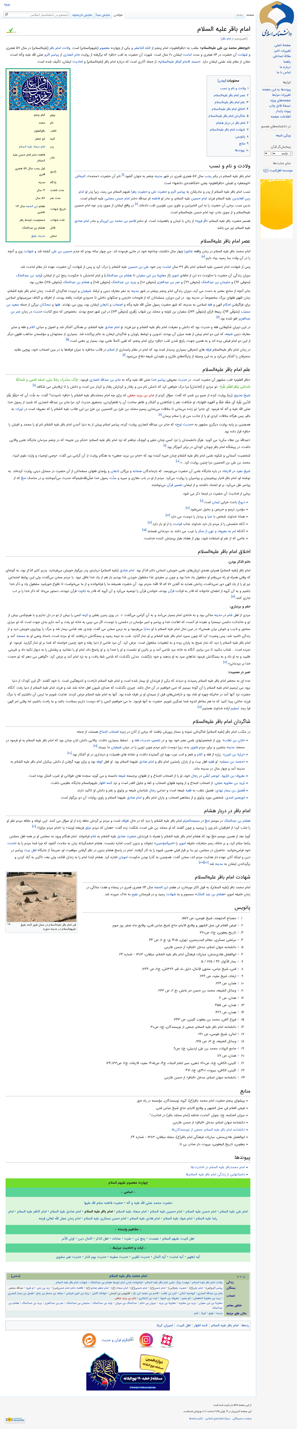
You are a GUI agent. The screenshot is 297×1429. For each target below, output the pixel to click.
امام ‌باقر (226, 38)
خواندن (118, 15)
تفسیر (156, 740)
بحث (239, 15)
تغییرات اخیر (282, 51)
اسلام (111, 349)
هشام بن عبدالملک (119, 275)
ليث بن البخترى (148, 1298)
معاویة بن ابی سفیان (151, 275)
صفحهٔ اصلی (282, 45)
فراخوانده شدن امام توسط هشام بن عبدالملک (116, 1282)
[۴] (218, 317)
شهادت (243, 55)
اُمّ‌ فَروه (201, 221)
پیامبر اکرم (52, 55)
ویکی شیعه (283, 135)
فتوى (194, 747)
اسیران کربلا (165, 1325)
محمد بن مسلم (232, 761)
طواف (125, 821)
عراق (88, 828)
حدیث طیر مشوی (68, 1257)
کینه (85, 615)
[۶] (124, 355)
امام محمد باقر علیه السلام (128, 1276)
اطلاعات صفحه (281, 116)
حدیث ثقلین (141, 1257)
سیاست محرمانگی (242, 1418)
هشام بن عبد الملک (210, 894)
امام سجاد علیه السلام (32, 146)
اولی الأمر (68, 1238)
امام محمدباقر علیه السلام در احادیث (219, 1167)
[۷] (34, 385)
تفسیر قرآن (174, 485)
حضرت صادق (126, 836)
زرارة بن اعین (234, 754)
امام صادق (81, 221)
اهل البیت (183, 1325)
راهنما (287, 61)
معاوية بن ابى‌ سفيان (211, 1303)
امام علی (198, 1288)
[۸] (160, 414)
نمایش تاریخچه (82, 15)
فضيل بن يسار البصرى (20, 1293)
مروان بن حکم (148, 1303)
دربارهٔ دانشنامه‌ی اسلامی (217, 1418)
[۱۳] (168, 515)
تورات (19, 409)
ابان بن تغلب (233, 740)
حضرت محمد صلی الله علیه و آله (149, 1203)
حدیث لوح (184, 424)
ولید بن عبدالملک (28, 275)
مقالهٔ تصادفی (282, 56)
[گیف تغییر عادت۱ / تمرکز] (276, 208)
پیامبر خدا (158, 380)
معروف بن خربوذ (169, 1298)
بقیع (34, 236)
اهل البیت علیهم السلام (178, 1238)
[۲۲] (206, 862)
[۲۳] (201, 862)
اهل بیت (30, 850)
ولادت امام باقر (60, 48)
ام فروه (30, 1288)
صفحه (250, 15)
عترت (127, 1238)
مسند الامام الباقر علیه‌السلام (179, 61)
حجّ (23, 478)
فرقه (208, 349)
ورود (7, 4)
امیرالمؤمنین (164, 843)
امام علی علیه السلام (234, 1211)
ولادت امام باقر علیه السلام (207, 1282)
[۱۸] (200, 707)
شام (229, 615)
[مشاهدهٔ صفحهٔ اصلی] (276, 18)
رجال (194, 776)
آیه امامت (176, 1257)
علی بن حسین (138, 267)
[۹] (165, 446)
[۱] (123, 175)
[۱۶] (233, 597)
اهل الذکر (102, 1238)
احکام (227, 304)
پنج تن (140, 1238)
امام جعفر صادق (100, 1288)
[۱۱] (201, 501)
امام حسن (159, 1288)
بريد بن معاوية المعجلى (207, 1298)
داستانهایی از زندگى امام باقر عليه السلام (217, 1174)
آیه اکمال (159, 1257)
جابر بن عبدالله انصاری (105, 380)
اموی (175, 275)
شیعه (229, 334)
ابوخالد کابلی (99, 1293)
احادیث (77, 61)
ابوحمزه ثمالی (187, 1293)
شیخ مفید (243, 471)
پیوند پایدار (283, 111)
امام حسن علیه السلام (201, 1211)
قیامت (177, 524)
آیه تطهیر (193, 1257)
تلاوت (82, 591)
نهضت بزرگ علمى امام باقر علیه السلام (167, 1282)
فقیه (211, 761)
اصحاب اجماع (109, 732)
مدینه (42, 236)
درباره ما (285, 67)
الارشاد (226, 471)
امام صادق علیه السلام (65, 1211)
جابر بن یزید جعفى (140, 395)
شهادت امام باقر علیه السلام (71, 1282)
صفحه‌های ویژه (280, 100)
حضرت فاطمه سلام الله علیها (103, 1203)
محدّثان (45, 304)
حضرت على (159, 192)
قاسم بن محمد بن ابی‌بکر (118, 221)
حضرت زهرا (139, 192)
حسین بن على (62, 251)
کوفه (100, 761)
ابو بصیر (186, 1298)
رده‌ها (245, 1325)
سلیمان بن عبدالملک (215, 282)
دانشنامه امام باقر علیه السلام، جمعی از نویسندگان (210, 1129)
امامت (187, 55)
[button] (246, 79)
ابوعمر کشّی (211, 776)
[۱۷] (225, 662)
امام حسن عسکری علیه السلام (105, 1218)
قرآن (171, 591)
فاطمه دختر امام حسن (70, 1288)
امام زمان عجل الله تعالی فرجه (60, 1218)
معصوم (105, 48)
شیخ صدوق (242, 395)
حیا (209, 516)
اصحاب (118, 304)
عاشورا (188, 251)
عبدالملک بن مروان (126, 1303)
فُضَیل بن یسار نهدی (230, 790)
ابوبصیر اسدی (235, 797)
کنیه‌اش (80, 176)
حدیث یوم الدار (95, 1257)
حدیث (37, 311)
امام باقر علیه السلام (225, 1325)
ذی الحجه (32, 206)
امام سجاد (122, 1288)
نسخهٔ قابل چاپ (280, 106)
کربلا (203, 1313)
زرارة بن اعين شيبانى (77, 1293)
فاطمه (156, 198)
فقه (210, 304)
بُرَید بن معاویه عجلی (230, 783)
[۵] (67, 339)
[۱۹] (95, 746)
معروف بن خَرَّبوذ (233, 776)
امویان (123, 857)
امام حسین (199, 198)
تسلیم (235, 708)
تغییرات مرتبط (281, 95)
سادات (116, 1238)
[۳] (203, 257)
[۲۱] (34, 826)
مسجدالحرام (191, 821)
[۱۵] (144, 530)
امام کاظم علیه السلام (32, 1211)
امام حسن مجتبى (117, 198)
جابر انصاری (71, 55)
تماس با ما (284, 72)
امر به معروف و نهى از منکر (217, 531)
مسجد (20, 636)
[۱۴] (150, 523)
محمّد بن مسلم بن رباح (49, 1293)
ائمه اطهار (105, 783)
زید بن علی (43, 1288)
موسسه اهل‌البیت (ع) (278, 170)
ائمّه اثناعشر (142, 48)
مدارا (147, 629)
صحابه (137, 471)
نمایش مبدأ (103, 15)
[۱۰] (177, 461)
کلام (32, 327)
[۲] (136, 204)
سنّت (112, 478)
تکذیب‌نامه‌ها (196, 1418)
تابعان (104, 304)
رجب (208, 176)
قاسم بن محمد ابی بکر (145, 1293)
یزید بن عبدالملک (123, 282)
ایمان (216, 502)
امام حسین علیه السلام (166, 1211)
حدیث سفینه (119, 1257)
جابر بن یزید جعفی (125, 1298)
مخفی (15, 1276)
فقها (57, 304)
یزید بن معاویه (187, 1303)
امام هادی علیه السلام (145, 1218)
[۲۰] (70, 753)
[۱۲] (188, 508)
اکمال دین (85, 1238)
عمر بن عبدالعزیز (168, 282)
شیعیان (86, 291)
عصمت (154, 1238)
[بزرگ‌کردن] (9, 924)
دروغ (241, 502)
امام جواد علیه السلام (177, 1218)
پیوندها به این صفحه (276, 89)
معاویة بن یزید (167, 1303)
